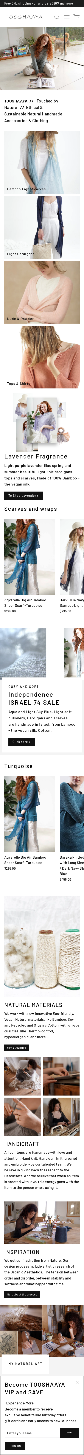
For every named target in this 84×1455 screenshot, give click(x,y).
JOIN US (15, 1446)
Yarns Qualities (16, 1047)
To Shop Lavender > (23, 495)
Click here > (21, 742)
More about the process (22, 1294)
